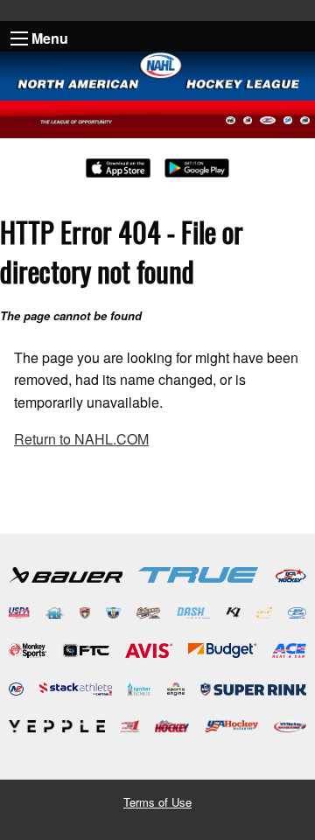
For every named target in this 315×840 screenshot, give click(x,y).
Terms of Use (157, 802)
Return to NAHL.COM (81, 439)
